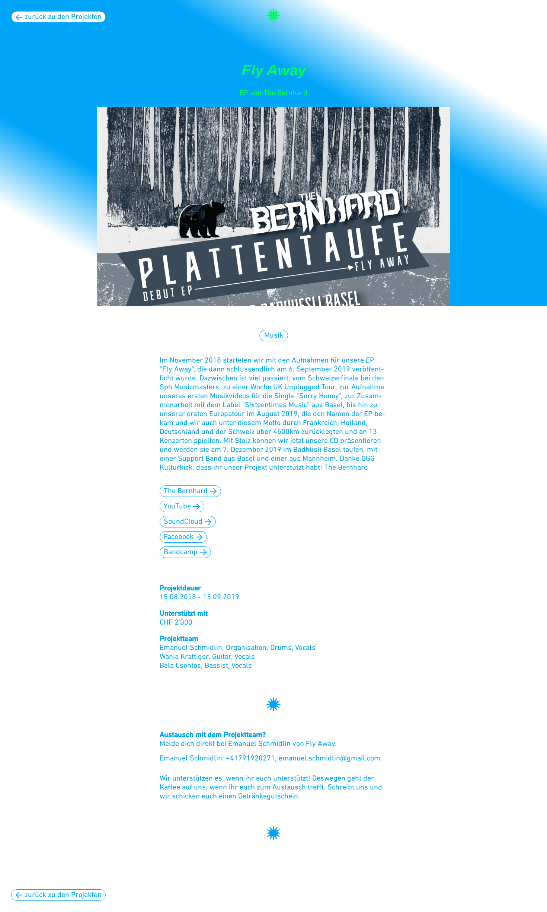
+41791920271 (250, 758)
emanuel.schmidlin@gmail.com (329, 758)
